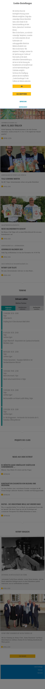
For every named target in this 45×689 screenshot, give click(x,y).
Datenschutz (23, 107)
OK (21, 86)
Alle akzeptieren (22, 94)
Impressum (23, 101)
